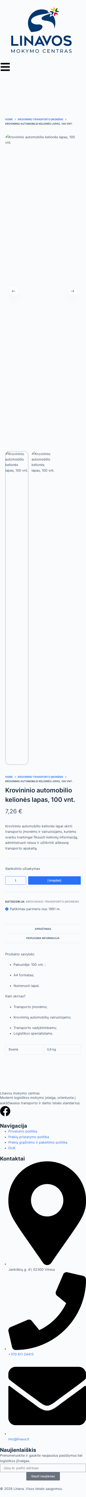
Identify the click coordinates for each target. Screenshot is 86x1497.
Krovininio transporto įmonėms (52, 901)
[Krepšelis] (2, 77)
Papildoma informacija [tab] (42, 938)
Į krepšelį (54, 880)
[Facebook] (5, 1111)
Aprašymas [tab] (43, 928)
